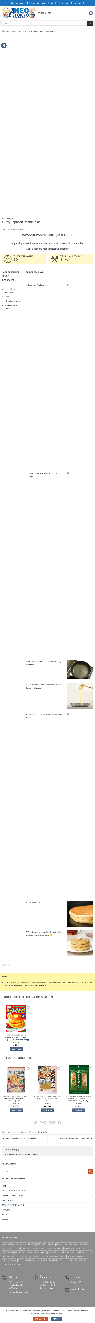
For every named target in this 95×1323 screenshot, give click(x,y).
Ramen (45, 1256)
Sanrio (62, 1256)
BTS (44, 1244)
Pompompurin (26, 1256)
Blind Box (31, 1244)
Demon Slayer (8, 1248)
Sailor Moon (54, 1256)
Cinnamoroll (73, 1244)
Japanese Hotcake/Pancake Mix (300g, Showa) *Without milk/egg (16, 1038)
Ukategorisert (8, 218)
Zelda (19, 1264)
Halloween (58, 1248)
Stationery (12, 1260)
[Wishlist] (49, 13)
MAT (4, 1186)
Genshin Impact (38, 1248)
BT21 (39, 1244)
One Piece (15, 1256)
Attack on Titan (8, 1244)
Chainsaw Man (61, 1244)
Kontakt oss (77, 1289)
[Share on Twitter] (45, 1123)
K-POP (5, 1219)
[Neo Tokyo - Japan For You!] (19, 13)
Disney (17, 1248)
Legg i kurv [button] (16, 1049)
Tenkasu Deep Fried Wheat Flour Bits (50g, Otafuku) (16, 1099)
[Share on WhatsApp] (36, 1123)
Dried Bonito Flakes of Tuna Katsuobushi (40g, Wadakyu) (79, 1099)
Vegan (5, 1264)
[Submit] (90, 1171)
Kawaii (30, 1252)
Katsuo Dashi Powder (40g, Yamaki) (47, 1099)
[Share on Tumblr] (59, 1123)
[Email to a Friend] (50, 1123)
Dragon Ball (26, 1248)
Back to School (21, 1244)
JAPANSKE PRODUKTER (13, 1205)
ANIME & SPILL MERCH (12, 1195)
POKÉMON (7, 1210)
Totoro (62, 1260)
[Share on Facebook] (41, 1123)
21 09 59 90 (76, 1282)
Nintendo (6, 1256)
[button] (42, 13)
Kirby (36, 1252)
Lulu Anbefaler (53, 1252)
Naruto (89, 1252)
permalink (44, 1132)
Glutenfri (49, 1248)
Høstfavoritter (8, 1252)
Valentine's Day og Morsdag (76, 1260)
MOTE (4, 1214)
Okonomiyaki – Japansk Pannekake (21, 1138)
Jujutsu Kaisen (20, 1252)
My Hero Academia (67, 1252)
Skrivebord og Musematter (76, 1256)
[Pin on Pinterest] (54, 1123)
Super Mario (53, 1260)
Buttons (51, 1244)
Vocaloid (12, 1264)
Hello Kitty (80, 1248)
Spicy (4, 1260)
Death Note (84, 1244)
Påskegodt (36, 1256)
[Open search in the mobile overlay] (47, 23)
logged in (20, 1154)
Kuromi (43, 1252)
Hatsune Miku (69, 1248)
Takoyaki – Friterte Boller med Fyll (74, 1138)
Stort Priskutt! (30, 1260)
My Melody (81, 1252)
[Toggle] (91, 1185)
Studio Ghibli (42, 1260)
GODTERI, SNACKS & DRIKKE (15, 1190)
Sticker (20, 1260)
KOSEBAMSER (8, 1200)
